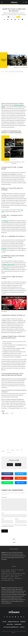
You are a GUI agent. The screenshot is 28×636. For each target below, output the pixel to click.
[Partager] (4, 19)
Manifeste (22, 621)
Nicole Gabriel (12, 16)
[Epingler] (11, 19)
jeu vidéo (9, 452)
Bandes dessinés (6, 571)
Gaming (18, 16)
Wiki (13, 580)
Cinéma (13, 571)
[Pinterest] (9, 616)
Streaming (4, 578)
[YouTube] (15, 616)
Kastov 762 (6, 267)
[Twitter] (7, 616)
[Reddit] (12, 616)
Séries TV (11, 578)
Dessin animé (17, 573)
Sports (17, 576)
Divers (23, 573)
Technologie (18, 578)
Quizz (12, 576)
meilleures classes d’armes (9, 264)
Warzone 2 (6, 220)
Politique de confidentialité (11, 627)
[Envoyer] (15, 19)
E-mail (2, 519)
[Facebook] (4, 616)
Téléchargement (6, 580)
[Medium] (21, 616)
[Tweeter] (7, 19)
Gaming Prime (17, 624)
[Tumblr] (23, 616)
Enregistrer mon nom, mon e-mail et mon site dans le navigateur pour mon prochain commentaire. (14, 525)
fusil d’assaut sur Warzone (17, 399)
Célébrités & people (7, 573)
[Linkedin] (18, 616)
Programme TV (6, 576)
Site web (16, 519)
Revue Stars (10, 624)
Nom (2, 513)
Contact (22, 627)
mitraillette (3, 248)
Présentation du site (13, 621)
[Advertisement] (14, 40)
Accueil (4, 621)
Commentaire (4, 497)
